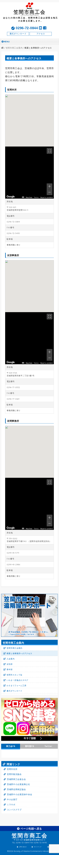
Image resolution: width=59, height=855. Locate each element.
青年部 (9, 669)
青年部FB (29, 746)
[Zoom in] (49, 186)
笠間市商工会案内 (14, 648)
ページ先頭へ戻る (31, 828)
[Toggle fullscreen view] (49, 151)
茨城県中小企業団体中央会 (19, 794)
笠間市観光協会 (14, 774)
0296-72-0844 (26, 28)
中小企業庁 (12, 799)
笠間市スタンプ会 (14, 675)
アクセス (41, 33)
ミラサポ (11, 805)
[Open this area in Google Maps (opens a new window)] (10, 197)
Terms (36, 197)
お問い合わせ (22, 847)
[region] (29, 173)
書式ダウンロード (18, 33)
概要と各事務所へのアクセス (19, 653)
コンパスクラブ (14, 810)
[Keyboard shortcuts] (23, 198)
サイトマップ (37, 847)
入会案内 (10, 659)
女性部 (9, 664)
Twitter (48, 746)
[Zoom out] (49, 192)
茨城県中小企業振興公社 (18, 784)
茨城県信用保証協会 (16, 789)
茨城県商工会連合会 (16, 779)
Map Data (29, 197)
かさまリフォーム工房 (16, 685)
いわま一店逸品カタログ (17, 680)
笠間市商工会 (30, 835)
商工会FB (10, 746)
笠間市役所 (12, 769)
